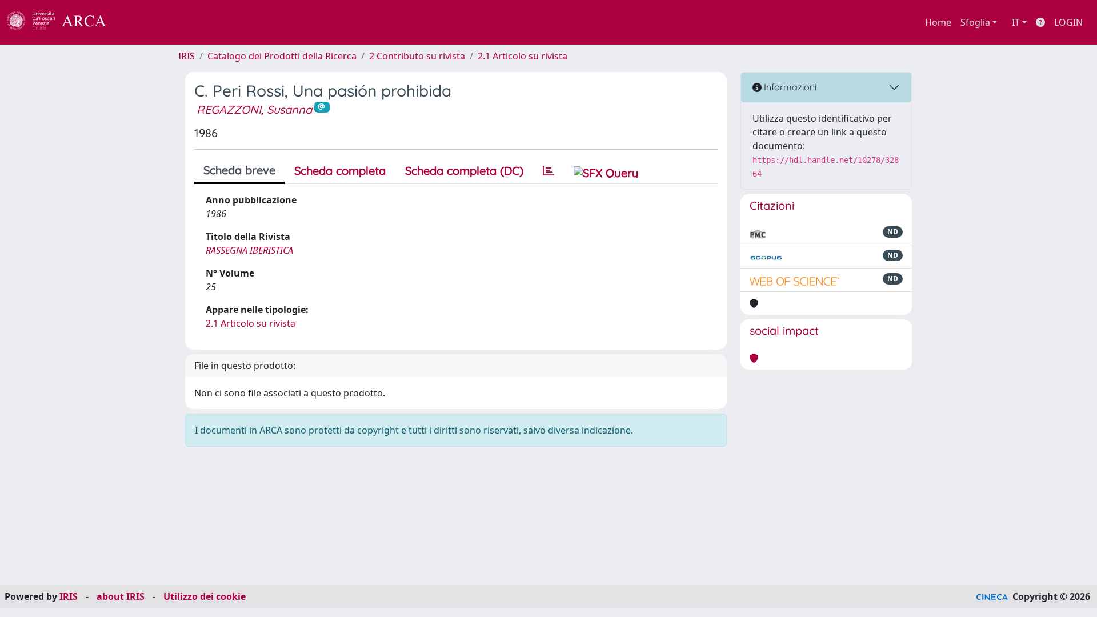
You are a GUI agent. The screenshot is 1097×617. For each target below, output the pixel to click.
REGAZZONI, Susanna (254, 109)
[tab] (548, 171)
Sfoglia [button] (975, 22)
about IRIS (121, 596)
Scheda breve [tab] (239, 170)
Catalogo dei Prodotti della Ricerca (282, 56)
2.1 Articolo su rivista (522, 56)
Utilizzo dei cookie (204, 596)
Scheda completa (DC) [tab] (464, 170)
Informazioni (789, 87)
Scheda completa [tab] (340, 170)
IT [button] (1016, 22)
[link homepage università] (137, 22)
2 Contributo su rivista (417, 56)
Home (938, 22)
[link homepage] (63, 22)
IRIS (186, 56)
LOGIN (1068, 22)
